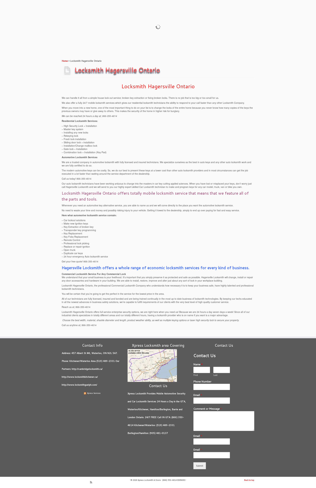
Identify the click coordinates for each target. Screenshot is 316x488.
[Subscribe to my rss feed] (92, 482)
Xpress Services (94, 393)
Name (198, 364)
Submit (199, 465)
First (195, 375)
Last (215, 375)
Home (65, 61)
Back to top (249, 480)
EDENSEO (181, 480)
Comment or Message (207, 408)
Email (197, 395)
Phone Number (202, 381)
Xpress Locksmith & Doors (149, 480)
